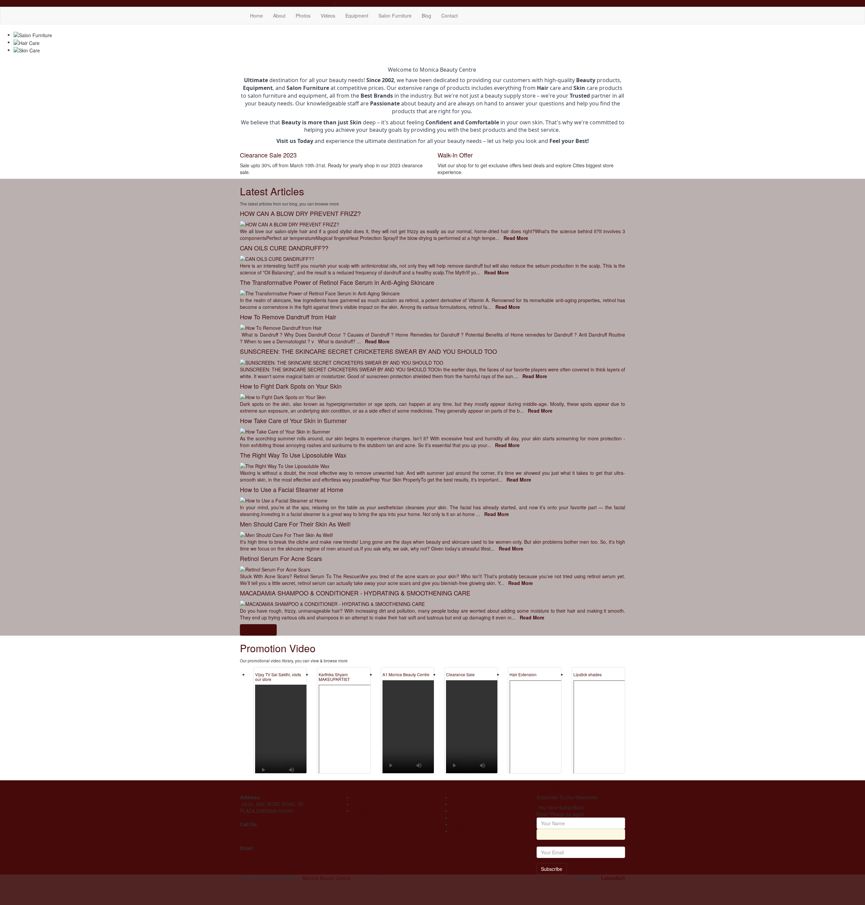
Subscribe (551, 868)
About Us (461, 804)
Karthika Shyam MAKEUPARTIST (334, 676)
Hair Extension (523, 674)
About (279, 15)
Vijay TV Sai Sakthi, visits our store (278, 676)
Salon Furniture (395, 15)
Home (256, 15)
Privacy (459, 817)
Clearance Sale (460, 674)
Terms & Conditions (472, 824)
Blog (426, 15)
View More (258, 630)
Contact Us (463, 831)
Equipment (356, 15)
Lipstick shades (587, 674)
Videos (328, 15)
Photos (303, 15)
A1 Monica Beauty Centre (405, 674)
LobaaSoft (613, 878)
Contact (449, 15)
